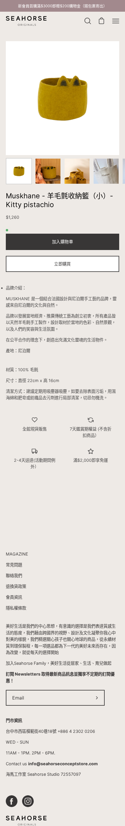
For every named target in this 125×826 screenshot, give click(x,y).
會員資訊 (14, 597)
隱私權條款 (16, 607)
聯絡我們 (14, 575)
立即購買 (62, 263)
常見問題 (14, 564)
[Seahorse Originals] (26, 21)
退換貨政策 (16, 586)
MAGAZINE (17, 553)
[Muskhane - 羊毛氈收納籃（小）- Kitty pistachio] (19, 171)
